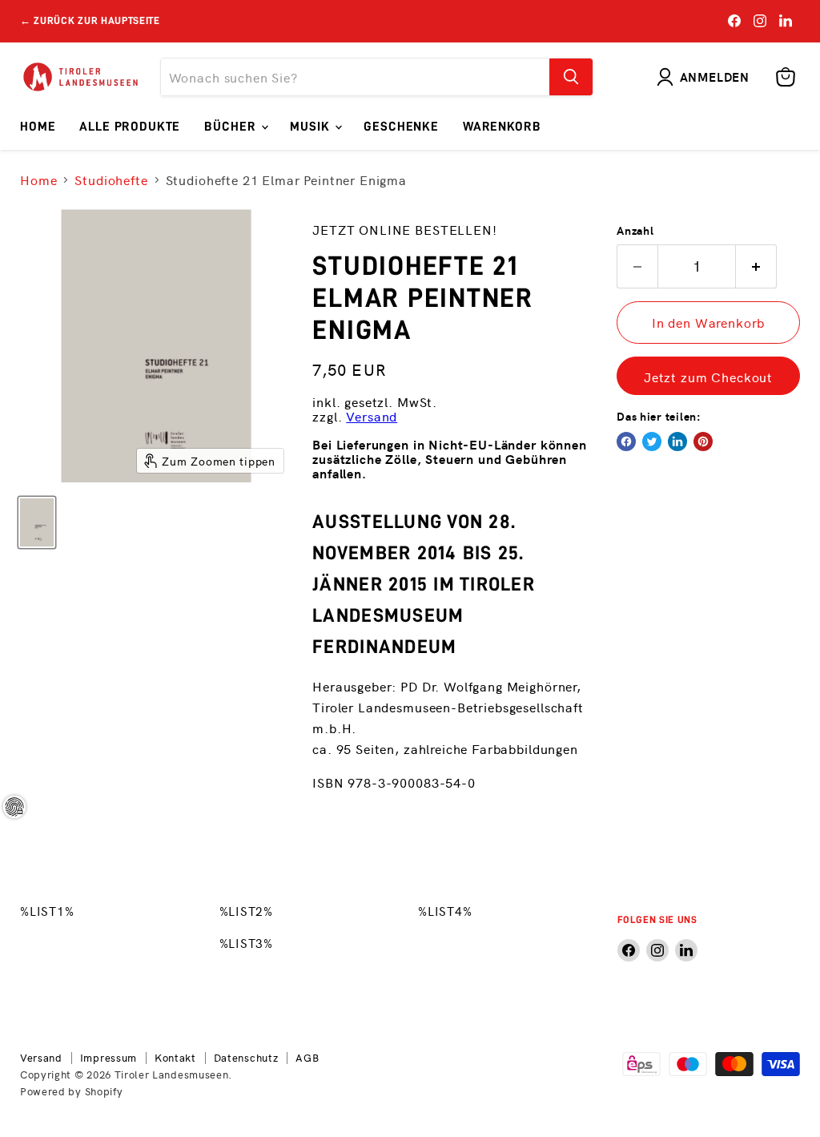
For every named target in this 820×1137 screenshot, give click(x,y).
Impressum (108, 1057)
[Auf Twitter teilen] (651, 441)
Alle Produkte (129, 126)
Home (37, 126)
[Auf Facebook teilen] (626, 441)
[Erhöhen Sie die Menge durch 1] (756, 266)
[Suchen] (571, 76)
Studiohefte (110, 179)
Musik (311, 126)
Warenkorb (502, 126)
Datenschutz (246, 1057)
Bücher (231, 126)
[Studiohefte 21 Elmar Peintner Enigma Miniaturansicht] (36, 522)
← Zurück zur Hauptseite (90, 20)
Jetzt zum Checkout (708, 376)
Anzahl (635, 230)
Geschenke (401, 126)
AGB (307, 1057)
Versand (371, 416)
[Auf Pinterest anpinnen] (703, 441)
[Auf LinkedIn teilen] (677, 441)
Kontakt (175, 1057)
